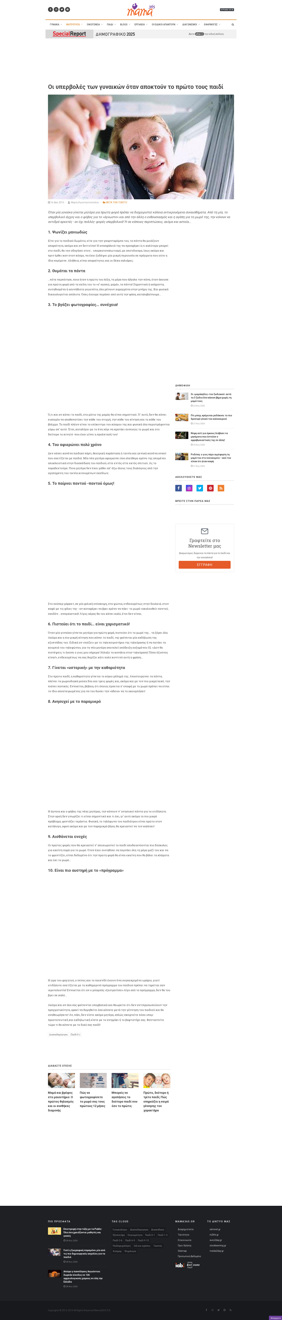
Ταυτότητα (183, 1234)
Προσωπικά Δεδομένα (189, 1256)
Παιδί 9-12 (143, 1240)
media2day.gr (217, 1251)
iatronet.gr (215, 1229)
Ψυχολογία (130, 1251)
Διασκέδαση (157, 1229)
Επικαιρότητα (135, 1235)
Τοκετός (157, 1246)
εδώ (198, 34)
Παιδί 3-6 (117, 1240)
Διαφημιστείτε (186, 1229)
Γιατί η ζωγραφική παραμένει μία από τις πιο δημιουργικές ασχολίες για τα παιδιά (84, 1253)
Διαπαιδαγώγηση (58, 1034)
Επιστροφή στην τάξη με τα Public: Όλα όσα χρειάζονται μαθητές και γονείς (82, 1232)
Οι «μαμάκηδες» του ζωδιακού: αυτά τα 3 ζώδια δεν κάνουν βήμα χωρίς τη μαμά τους (211, 397)
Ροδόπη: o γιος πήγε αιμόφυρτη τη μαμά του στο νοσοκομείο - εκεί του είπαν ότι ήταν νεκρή (211, 458)
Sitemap (182, 1251)
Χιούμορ (117, 1251)
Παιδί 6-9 (130, 1240)
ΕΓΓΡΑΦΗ (204, 565)
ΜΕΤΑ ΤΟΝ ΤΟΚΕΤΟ (116, 202)
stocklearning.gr (218, 1245)
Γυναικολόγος (120, 1229)
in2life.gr (214, 1234)
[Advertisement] (109, 1152)
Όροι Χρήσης (185, 1245)
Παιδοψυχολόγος (122, 1246)
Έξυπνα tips (119, 1235)
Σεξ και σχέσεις (142, 1246)
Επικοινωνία (184, 1240)
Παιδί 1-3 (162, 1235)
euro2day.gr (216, 1240)
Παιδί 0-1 (75, 1034)
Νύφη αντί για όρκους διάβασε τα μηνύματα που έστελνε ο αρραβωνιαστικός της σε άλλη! (209, 436)
